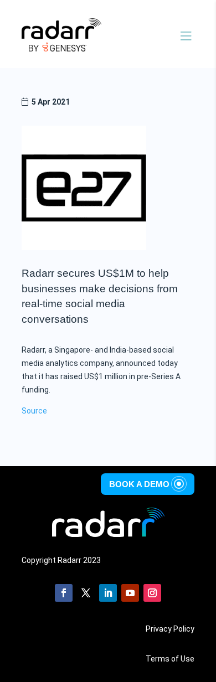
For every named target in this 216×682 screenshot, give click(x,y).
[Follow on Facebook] (64, 593)
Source (34, 410)
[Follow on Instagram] (152, 593)
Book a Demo (139, 483)
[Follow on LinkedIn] (108, 593)
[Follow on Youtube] (130, 593)
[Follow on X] (86, 593)
